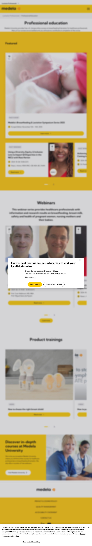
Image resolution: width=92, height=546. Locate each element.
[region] (46, 535)
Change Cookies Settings (31, 542)
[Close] (88, 527)
